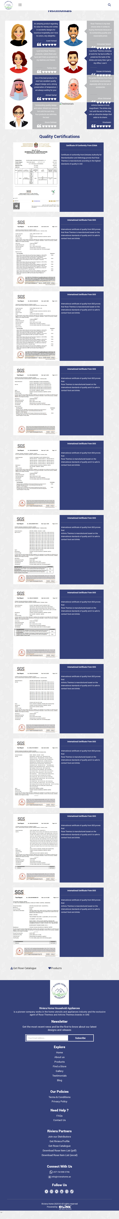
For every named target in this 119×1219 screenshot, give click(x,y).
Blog (59, 1080)
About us (59, 1057)
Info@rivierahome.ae (61, 1176)
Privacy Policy (59, 1101)
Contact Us (59, 1120)
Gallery (59, 1071)
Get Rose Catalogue (59, 1145)
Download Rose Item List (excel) (59, 1155)
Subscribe (80, 1037)
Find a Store (59, 1066)
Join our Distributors (59, 1136)
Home (59, 1052)
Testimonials (59, 1075)
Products (56, 968)
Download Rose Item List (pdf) (59, 1150)
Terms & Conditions (60, 1097)
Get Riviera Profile (60, 1141)
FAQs (59, 1115)
